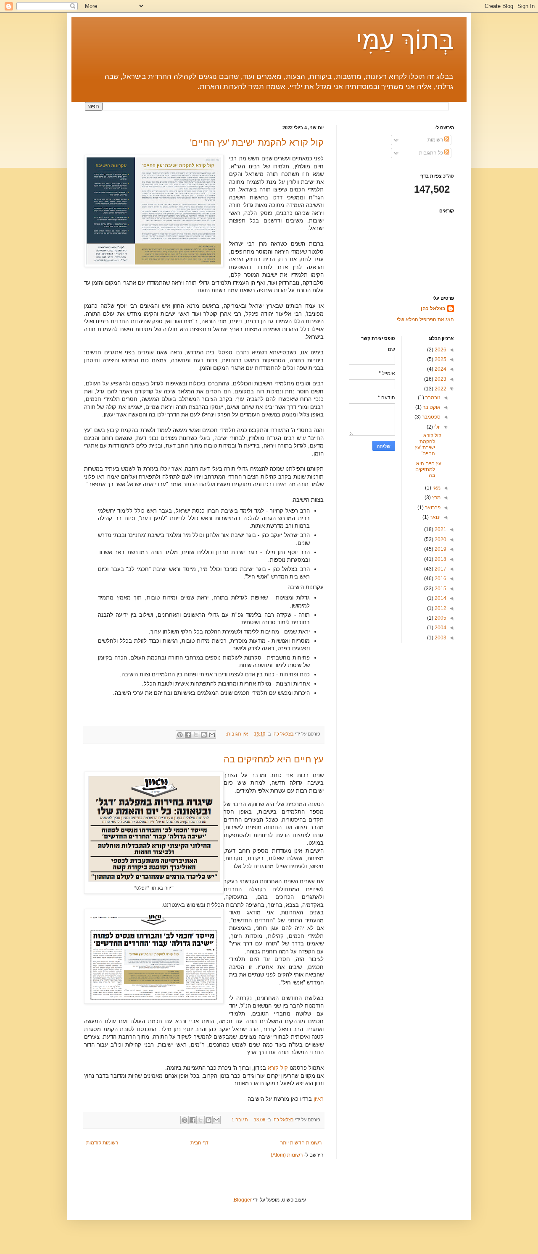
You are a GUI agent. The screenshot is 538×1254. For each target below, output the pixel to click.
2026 (439, 350)
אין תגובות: (236, 733)
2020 (439, 539)
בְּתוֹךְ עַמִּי (405, 40)
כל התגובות (431, 153)
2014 (439, 598)
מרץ (435, 497)
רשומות (435, 140)
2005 (439, 618)
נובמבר (432, 398)
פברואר (432, 508)
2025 (439, 359)
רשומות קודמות (102, 1143)
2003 (439, 638)
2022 (439, 389)
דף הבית (199, 1143)
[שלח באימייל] (212, 734)
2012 (439, 608)
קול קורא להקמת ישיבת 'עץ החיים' (257, 142)
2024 (439, 369)
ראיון (319, 1099)
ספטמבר (430, 417)
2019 (439, 549)
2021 (439, 529)
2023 (439, 379)
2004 (439, 628)
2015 (439, 589)
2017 (439, 569)
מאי (435, 488)
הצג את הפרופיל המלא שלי (425, 319)
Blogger (243, 1200)
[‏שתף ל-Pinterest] (180, 734)
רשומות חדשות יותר (301, 1143)
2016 (439, 578)
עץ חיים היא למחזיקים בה (274, 759)
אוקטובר (431, 407)
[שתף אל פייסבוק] (188, 734)
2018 (439, 559)
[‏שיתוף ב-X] (196, 734)
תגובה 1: (238, 1119)
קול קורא (278, 1068)
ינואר (434, 517)
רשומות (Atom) (287, 1155)
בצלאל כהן (433, 309)
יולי (436, 427)
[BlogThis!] (204, 734)
